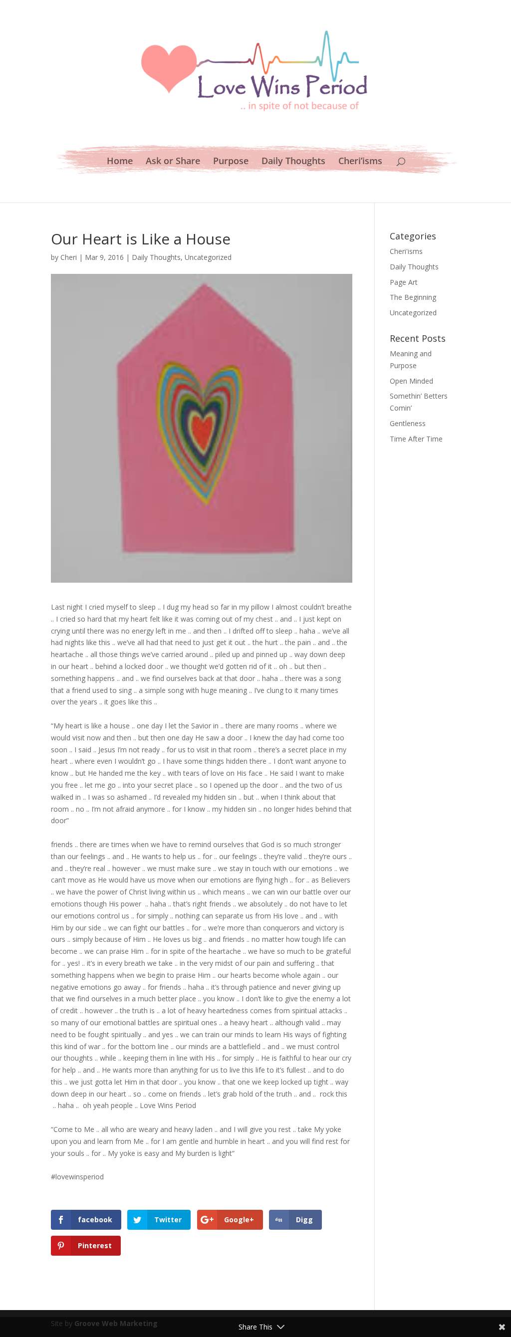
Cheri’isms (360, 162)
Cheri (68, 257)
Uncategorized (208, 257)
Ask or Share (173, 162)
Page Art (404, 282)
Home (120, 162)
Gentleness (408, 423)
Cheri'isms (406, 251)
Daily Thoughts (293, 162)
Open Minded (411, 381)
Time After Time (416, 439)
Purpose (231, 162)
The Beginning (413, 297)
